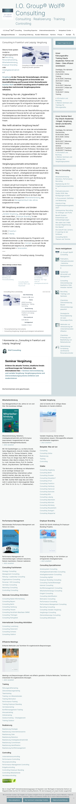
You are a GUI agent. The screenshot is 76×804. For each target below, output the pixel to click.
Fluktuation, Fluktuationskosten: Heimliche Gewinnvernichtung (67, 263)
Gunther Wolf (7, 85)
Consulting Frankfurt (47, 483)
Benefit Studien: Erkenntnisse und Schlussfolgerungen (62, 217)
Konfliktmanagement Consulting (51, 588)
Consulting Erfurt (46, 481)
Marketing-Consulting (10, 587)
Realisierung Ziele (8, 734)
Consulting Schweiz (9, 632)
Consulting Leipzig (46, 497)
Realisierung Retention (10, 737)
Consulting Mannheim (47, 500)
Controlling (44, 461)
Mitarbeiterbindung (9, 62)
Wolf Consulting (14, 350)
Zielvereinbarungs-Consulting (50, 615)
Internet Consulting (46, 585)
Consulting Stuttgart (47, 510)
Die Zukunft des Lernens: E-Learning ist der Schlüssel (64, 232)
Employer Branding (9, 65)
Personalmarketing (9, 60)
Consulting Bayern (8, 601)
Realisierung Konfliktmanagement (14, 748)
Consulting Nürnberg (47, 505)
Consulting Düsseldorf (48, 478)
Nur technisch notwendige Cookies (36, 800)
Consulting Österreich (10, 629)
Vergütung (6, 77)
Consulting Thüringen (9, 615)
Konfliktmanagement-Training (12, 710)
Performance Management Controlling (15, 765)
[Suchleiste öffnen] (74, 35)
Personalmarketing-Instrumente (15, 329)
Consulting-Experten (30, 30)
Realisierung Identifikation (11, 745)
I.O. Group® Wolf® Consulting (40, 9)
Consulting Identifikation (48, 596)
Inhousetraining (7, 712)
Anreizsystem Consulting (48, 569)
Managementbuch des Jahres (26, 200)
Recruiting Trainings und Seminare (65, 294)
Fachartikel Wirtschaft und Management (65, 274)
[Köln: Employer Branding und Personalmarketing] (9, 271)
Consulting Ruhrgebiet (10, 618)
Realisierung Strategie (10, 729)
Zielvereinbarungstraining (11, 691)
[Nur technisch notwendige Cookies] (74, 798)
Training (42, 459)
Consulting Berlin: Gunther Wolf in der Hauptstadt (24, 283)
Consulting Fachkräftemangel (50, 583)
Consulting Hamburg (47, 486)
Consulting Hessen (8, 610)
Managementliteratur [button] (8, 35)
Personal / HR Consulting (11, 582)
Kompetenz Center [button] (65, 30)
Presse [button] (60, 35)
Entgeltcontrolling (8, 767)
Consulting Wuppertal (47, 513)
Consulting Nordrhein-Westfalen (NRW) (16, 612)
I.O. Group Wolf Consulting (12, 30)
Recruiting (9, 57)
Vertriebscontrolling (9, 775)
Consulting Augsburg (47, 470)
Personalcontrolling (9, 762)
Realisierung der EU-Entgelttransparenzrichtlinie (65, 186)
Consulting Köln (45, 494)
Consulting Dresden (47, 475)
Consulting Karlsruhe (47, 492)
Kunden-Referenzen (41, 35)
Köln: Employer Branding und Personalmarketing (8, 277)
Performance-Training (10, 701)
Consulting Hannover (47, 489)
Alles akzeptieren (14, 800)
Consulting (43, 451)
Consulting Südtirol (9, 634)
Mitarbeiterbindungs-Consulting (51, 591)
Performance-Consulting (48, 601)
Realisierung (44, 456)
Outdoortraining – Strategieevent (13, 718)
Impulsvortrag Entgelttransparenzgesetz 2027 (65, 205)
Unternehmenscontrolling (11, 756)
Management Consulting (10, 574)
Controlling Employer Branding (13, 770)
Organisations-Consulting (11, 579)
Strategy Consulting (9, 571)
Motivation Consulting (47, 599)
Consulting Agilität (46, 577)
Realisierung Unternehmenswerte (13, 732)
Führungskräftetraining (10, 688)
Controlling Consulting (10, 590)
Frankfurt (12, 231)
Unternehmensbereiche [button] (47, 30)
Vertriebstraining (8, 707)
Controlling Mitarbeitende (11, 773)
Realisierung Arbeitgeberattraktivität (15, 740)
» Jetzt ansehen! (45, 442)
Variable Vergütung (10, 214)
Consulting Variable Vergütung (50, 610)
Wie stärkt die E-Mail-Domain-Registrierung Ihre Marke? (63, 225)
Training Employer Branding (12, 704)
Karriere (53, 35)
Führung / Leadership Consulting (13, 577)
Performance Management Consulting (53, 604)
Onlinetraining (7, 715)
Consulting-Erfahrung (26, 35)
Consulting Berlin (46, 473)
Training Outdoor (8, 720)
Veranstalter (22, 248)
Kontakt (68, 35)
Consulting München (47, 502)
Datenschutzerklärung (60, 800)
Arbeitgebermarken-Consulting (51, 574)
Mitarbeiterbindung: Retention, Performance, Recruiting (64, 179)
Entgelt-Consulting (46, 593)
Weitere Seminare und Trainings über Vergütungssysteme (64, 159)
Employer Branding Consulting (50, 580)
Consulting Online (46, 453)
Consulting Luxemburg (10, 626)
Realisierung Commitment (11, 742)
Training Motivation (9, 699)
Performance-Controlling (11, 759)
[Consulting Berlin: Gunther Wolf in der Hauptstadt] (25, 274)
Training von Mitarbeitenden (12, 696)
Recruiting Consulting (47, 607)
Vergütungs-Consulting (48, 612)
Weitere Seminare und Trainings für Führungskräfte (64, 105)
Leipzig (11, 234)
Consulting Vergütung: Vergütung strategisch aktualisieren (24, 331)
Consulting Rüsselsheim (48, 508)
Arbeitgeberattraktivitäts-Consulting (52, 572)
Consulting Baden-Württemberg (13, 599)
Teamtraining (6, 693)
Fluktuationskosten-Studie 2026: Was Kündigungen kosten (63, 193)
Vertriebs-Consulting (9, 585)
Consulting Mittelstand (48, 618)
